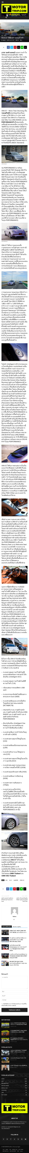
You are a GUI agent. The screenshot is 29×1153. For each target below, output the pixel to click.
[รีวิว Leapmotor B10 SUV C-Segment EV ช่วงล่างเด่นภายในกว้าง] (5, 1040)
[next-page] (5, 969)
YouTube (20, 871)
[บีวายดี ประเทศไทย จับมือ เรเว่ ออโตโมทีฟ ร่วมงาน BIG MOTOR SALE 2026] (5, 939)
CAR (6, 20)
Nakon (4, 40)
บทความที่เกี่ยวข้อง (6, 926)
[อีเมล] (18, 47)
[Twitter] (11, 47)
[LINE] (22, 47)
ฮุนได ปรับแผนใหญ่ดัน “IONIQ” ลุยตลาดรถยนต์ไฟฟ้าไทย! (22, 899)
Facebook (13, 871)
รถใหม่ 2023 (22, 880)
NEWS (5, 35)
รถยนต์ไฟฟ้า (16, 880)
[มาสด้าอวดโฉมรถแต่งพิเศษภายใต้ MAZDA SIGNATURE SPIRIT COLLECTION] (5, 956)
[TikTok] (14, 1139)
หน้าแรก (2, 20)
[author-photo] (14, 914)
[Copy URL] (25, 47)
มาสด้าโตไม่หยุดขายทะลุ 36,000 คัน (18, 1065)
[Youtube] (25, 1139)
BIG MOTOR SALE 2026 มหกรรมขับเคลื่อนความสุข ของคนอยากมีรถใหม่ (18, 963)
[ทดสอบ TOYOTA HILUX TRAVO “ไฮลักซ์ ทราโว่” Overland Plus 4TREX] (5, 1025)
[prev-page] (2, 969)
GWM (6, 880)
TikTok (4, 873)
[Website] (21, 1139)
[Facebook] (8, 47)
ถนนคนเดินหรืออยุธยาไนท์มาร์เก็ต (18, 1058)
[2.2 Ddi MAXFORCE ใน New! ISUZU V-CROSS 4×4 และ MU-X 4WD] (5, 1032)
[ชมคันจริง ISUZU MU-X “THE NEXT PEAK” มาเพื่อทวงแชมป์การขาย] (5, 1052)
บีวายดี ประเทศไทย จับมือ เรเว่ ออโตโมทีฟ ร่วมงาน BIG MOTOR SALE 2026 (18, 939)
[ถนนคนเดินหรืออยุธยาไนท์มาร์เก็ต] (5, 1060)
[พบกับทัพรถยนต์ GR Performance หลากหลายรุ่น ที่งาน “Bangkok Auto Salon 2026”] (5, 947)
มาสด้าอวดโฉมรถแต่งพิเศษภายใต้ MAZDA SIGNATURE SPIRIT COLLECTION (18, 955)
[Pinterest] (15, 47)
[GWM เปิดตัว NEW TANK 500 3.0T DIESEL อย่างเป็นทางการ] (5, 932)
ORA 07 (10, 880)
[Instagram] (7, 1139)
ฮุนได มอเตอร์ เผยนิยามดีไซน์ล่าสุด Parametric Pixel (7, 899)
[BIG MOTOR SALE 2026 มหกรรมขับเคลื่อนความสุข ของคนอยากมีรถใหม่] (5, 963)
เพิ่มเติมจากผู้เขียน (17, 926)
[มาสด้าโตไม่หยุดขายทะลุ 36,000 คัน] (5, 1067)
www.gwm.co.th (13, 867)
